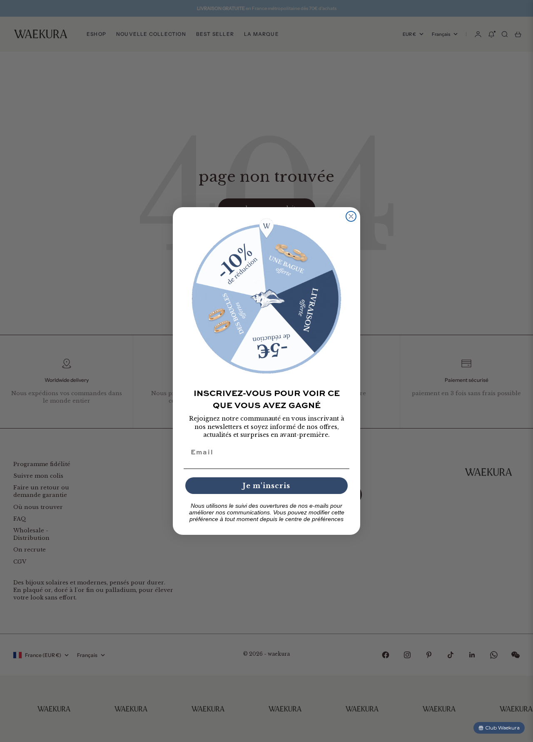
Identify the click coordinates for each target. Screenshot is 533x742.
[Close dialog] (351, 216)
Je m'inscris (266, 485)
